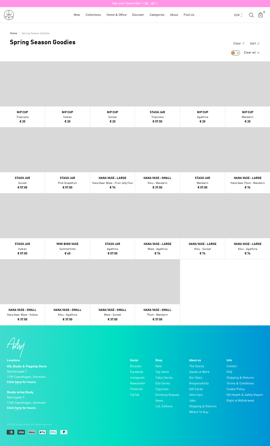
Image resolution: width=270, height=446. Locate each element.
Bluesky (135, 366)
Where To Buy (198, 412)
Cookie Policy (236, 389)
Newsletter (137, 383)
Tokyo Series (164, 377)
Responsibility (199, 383)
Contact (232, 366)
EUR (237, 15)
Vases (159, 400)
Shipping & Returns (203, 406)
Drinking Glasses (167, 395)
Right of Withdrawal (240, 400)
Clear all (250, 52)
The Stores (196, 366)
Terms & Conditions (240, 383)
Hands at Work (199, 372)
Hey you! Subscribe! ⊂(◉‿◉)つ (135, 3)
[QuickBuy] (3, 65)
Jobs (192, 400)
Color (237, 43)
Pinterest (136, 389)
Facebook (136, 372)
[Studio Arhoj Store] (9, 15)
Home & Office (117, 15)
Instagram (137, 377)
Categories (157, 15)
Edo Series (162, 383)
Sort (253, 43)
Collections (93, 15)
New (77, 15)
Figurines (162, 389)
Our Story (195, 377)
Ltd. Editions (164, 406)
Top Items (162, 372)
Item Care (196, 395)
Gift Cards (196, 389)
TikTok (134, 395)
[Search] (251, 15)
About (174, 15)
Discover (138, 15)
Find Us (189, 15)
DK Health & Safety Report (245, 395)
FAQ (229, 372)
